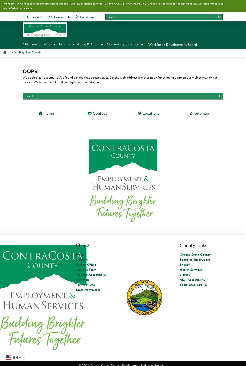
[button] (39, 44)
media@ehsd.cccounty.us (17, 8)
